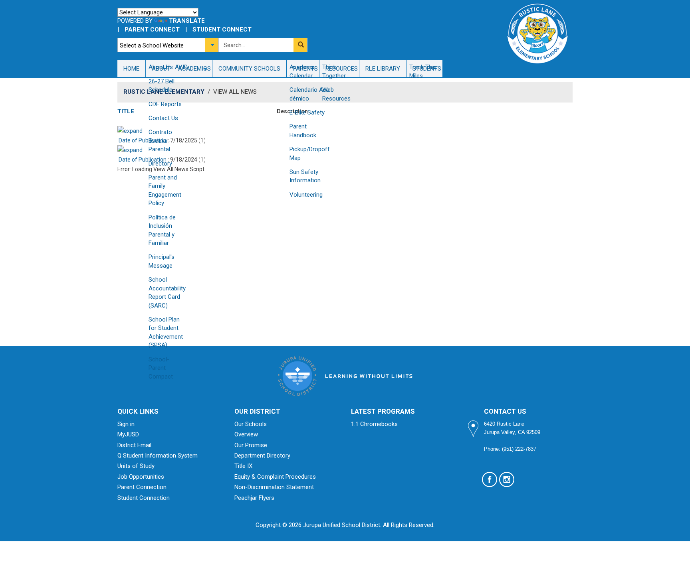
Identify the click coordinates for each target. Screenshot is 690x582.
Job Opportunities (140, 476)
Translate (187, 20)
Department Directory (262, 455)
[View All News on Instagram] (506, 479)
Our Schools (250, 424)
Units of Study (136, 466)
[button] (300, 45)
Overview (246, 434)
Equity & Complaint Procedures (275, 476)
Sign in (126, 424)
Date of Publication (142, 140)
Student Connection (143, 497)
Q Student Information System (157, 455)
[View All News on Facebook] (489, 479)
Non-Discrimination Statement (274, 487)
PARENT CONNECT (152, 29)
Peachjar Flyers (254, 497)
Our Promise (250, 445)
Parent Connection (142, 487)
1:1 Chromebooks (374, 424)
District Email (134, 445)
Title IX (243, 466)
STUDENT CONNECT (222, 29)
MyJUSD (128, 434)
